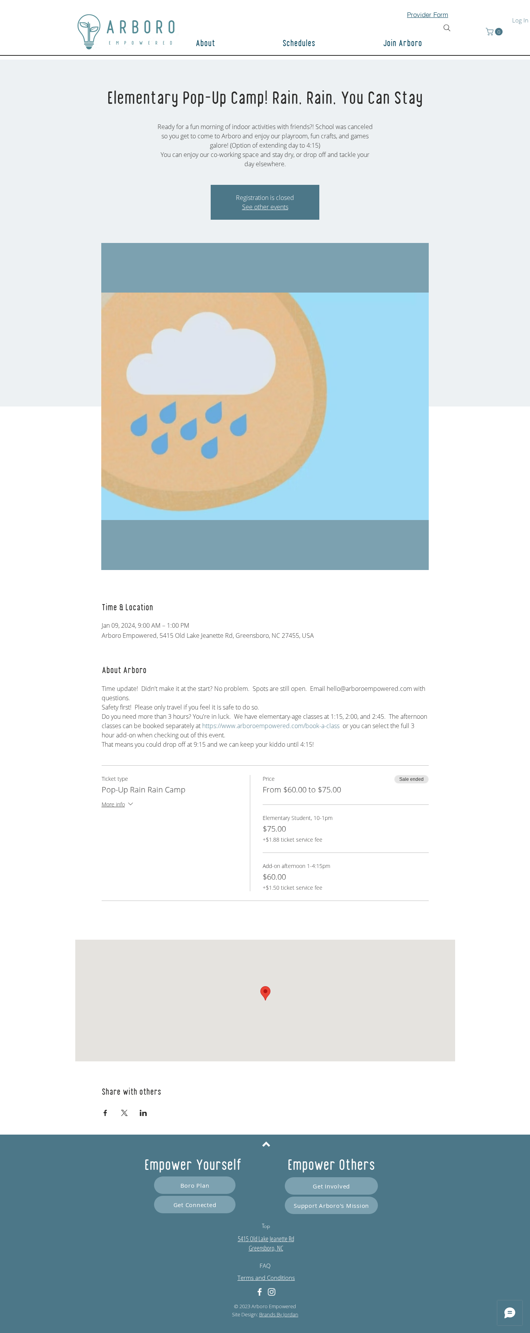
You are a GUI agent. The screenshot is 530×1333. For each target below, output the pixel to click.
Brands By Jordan (278, 1314)
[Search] (447, 28)
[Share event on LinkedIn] (143, 1113)
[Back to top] (266, 1144)
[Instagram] (272, 1292)
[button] (430, 44)
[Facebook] (260, 1292)
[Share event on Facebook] (105, 1113)
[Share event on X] (124, 1113)
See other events (265, 207)
